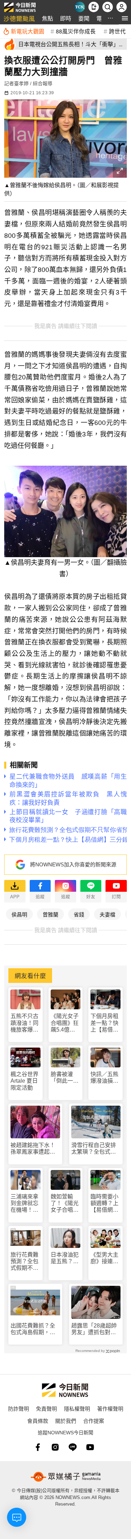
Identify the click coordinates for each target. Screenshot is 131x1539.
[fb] (38, 1447)
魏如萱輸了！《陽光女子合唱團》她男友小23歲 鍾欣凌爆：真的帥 (65, 1203)
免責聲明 (46, 1408)
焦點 (47, 18)
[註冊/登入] (121, 7)
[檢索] (107, 7)
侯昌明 (19, 914)
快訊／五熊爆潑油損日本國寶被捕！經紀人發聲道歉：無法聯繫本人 (104, 1077)
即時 (65, 18)
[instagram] (55, 1447)
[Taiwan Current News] (79, 7)
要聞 (83, 18)
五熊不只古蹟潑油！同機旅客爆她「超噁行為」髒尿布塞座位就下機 (24, 1023)
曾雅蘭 (50, 914)
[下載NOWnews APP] (93, 7)
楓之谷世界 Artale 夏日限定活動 (24, 1080)
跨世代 (117, 31)
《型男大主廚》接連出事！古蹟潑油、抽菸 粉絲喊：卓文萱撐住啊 (104, 1258)
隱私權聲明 (77, 1408)
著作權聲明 (110, 1408)
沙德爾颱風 (19, 18)
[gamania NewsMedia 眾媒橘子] (66, 1477)
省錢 (79, 914)
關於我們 (65, 1420)
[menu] (125, 18)
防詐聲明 (18, 1408)
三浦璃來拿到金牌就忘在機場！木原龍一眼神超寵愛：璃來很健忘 (24, 1203)
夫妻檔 (107, 914)
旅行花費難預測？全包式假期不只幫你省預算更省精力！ (24, 1262)
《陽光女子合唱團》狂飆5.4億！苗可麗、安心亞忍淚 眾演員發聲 (65, 1023)
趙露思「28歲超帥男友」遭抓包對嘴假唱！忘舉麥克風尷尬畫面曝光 (94, 1329)
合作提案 (93, 1420)
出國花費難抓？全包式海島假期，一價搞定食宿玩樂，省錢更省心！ (32, 1329)
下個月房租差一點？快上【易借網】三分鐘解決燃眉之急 (104, 1023)
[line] (73, 1447)
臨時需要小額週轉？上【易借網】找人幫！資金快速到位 (104, 1203)
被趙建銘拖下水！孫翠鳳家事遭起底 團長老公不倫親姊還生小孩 (35, 1148)
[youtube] (90, 1447)
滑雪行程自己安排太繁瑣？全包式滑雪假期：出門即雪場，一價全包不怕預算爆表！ (93, 1148)
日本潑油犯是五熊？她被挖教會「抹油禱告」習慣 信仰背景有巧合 (65, 1258)
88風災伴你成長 (76, 31)
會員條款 (37, 1420)
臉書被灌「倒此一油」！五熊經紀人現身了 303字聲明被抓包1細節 (65, 1077)
